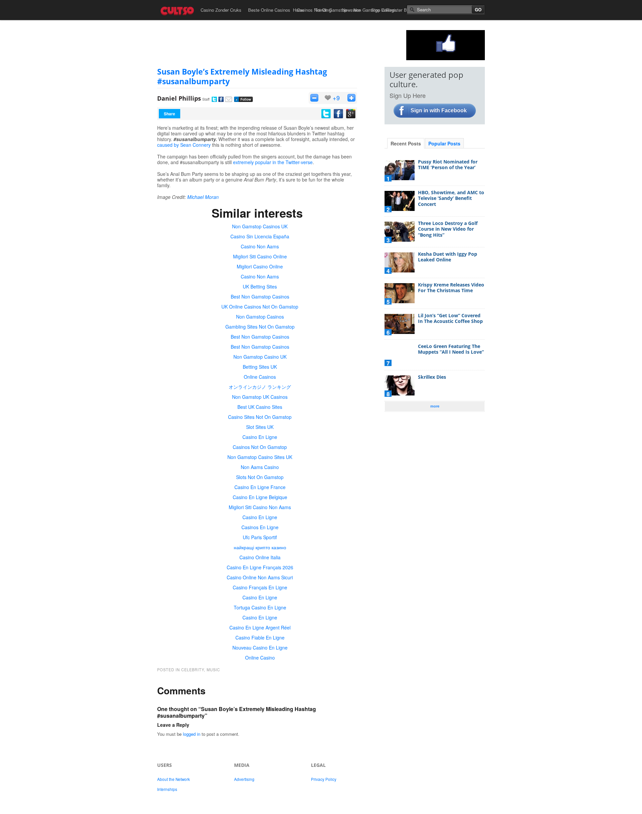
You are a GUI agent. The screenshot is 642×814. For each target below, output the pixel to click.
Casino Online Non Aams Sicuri (260, 577)
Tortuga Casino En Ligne (260, 607)
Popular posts (444, 143)
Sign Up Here (408, 95)
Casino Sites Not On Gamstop (260, 417)
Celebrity (192, 669)
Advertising (244, 779)
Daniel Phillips (179, 98)
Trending (323, 10)
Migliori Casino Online (260, 266)
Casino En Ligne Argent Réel (260, 627)
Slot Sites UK (260, 427)
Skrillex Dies (432, 377)
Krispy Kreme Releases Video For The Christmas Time (451, 287)
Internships (167, 789)
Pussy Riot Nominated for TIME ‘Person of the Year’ (447, 164)
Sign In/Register (386, 10)
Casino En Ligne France (260, 487)
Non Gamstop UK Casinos (260, 396)
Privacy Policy (323, 779)
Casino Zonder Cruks (221, 10)
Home (298, 10)
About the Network (173, 779)
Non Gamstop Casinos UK (260, 226)
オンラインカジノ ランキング (260, 386)
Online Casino (260, 657)
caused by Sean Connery (184, 144)
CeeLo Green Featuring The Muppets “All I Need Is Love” (451, 349)
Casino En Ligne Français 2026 (260, 567)
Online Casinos (260, 376)
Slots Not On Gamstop (260, 477)
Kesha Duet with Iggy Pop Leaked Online (447, 257)
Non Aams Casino (260, 467)
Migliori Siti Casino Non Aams (260, 507)
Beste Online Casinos (269, 10)
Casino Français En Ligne (260, 587)
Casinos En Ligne (260, 527)
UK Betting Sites (260, 286)
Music (213, 669)
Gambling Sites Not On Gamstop (260, 326)
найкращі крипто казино (260, 547)
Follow (243, 99)
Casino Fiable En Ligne (260, 637)
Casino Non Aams (260, 246)
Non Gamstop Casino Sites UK (259, 457)
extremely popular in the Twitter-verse (273, 162)
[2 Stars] (351, 98)
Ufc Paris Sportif (260, 537)
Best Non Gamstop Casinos (260, 296)
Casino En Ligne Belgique (260, 497)
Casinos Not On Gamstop (260, 447)
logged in (191, 734)
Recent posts (406, 143)
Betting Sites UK (260, 366)
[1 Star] (314, 98)
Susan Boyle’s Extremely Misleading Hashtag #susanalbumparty (242, 76)
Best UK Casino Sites (259, 406)
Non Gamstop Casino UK (260, 356)
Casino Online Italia (260, 557)
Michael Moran (203, 197)
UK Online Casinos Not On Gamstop (259, 306)
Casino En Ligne (259, 437)
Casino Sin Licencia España (259, 236)
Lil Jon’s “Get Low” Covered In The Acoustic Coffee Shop (450, 318)
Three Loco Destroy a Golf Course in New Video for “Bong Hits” (447, 229)
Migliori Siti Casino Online (260, 256)
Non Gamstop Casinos (260, 316)
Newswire (351, 10)
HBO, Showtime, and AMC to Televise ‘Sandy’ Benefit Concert (451, 198)
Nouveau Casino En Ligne (260, 647)
